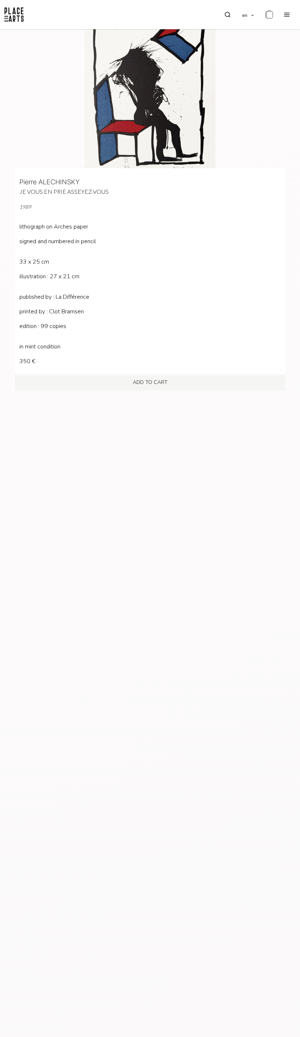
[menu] (287, 15)
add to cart (150, 382)
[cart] (269, 14)
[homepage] (14, 14)
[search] (227, 15)
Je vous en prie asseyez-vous (64, 191)
